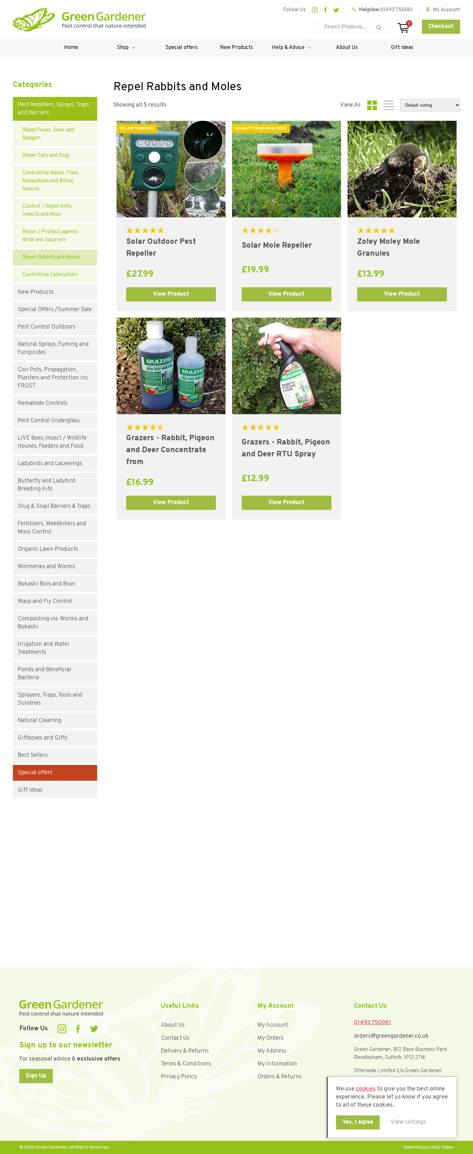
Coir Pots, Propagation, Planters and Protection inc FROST (53, 378)
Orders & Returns (279, 1077)
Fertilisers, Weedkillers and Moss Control (52, 528)
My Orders (270, 1038)
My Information (277, 1064)
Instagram (315, 10)
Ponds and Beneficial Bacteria (44, 674)
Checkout (441, 26)
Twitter (336, 10)
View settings (408, 1122)
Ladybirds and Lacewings (50, 463)
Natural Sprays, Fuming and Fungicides (53, 348)
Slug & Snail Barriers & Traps (54, 506)
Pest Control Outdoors (47, 327)
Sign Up (36, 1076)
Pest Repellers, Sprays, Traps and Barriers (53, 109)
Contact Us (175, 1038)
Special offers (181, 47)
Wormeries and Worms (46, 566)
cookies (366, 1089)
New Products (236, 47)
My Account (272, 1025)
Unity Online (442, 1147)
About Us (347, 47)
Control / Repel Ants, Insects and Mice (47, 210)
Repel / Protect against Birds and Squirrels (50, 236)
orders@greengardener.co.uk (391, 1036)
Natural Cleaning (39, 720)
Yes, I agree (357, 1122)
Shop (123, 47)
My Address (271, 1051)
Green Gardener (79, 20)
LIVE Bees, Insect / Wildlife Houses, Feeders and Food (52, 442)
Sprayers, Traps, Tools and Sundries (50, 699)
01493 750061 (396, 10)
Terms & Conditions (186, 1064)
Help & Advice (288, 47)
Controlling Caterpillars (50, 275)
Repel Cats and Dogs (46, 155)
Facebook (325, 10)
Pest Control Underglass (49, 420)
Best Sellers (33, 755)
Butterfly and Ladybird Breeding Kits (46, 485)
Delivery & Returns (185, 1051)
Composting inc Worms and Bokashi (53, 623)
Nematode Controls (43, 403)
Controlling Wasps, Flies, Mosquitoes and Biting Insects (51, 181)
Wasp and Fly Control (45, 601)
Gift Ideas (402, 47)
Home (71, 47)
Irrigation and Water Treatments (44, 648)
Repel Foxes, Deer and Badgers (48, 134)
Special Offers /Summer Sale (55, 309)
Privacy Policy (179, 1077)
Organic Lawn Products (48, 549)
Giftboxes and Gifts (43, 738)
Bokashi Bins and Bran (46, 584)
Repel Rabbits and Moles (51, 257)
